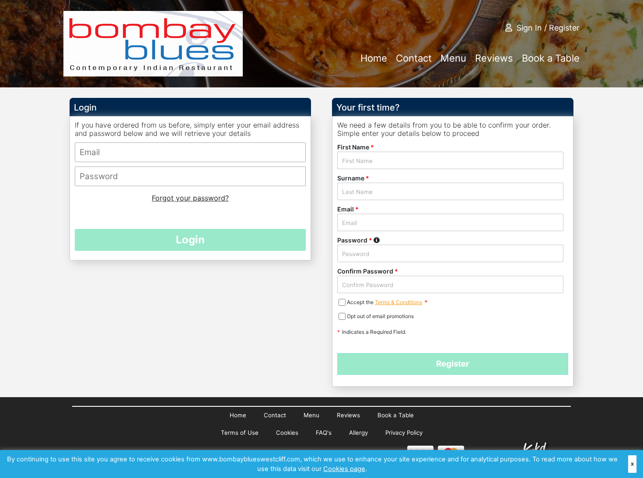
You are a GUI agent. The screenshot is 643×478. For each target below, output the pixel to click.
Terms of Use (240, 432)
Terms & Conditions (398, 302)
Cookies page (344, 469)
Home (373, 58)
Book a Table (551, 58)
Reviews (494, 58)
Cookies (287, 432)
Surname (353, 178)
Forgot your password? (190, 198)
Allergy (358, 432)
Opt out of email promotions (380, 316)
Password (376, 240)
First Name (355, 147)
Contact (414, 58)
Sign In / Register (548, 27)
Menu (453, 58)
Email (348, 209)
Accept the (361, 302)
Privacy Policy (404, 432)
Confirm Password (367, 271)
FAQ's (324, 432)
